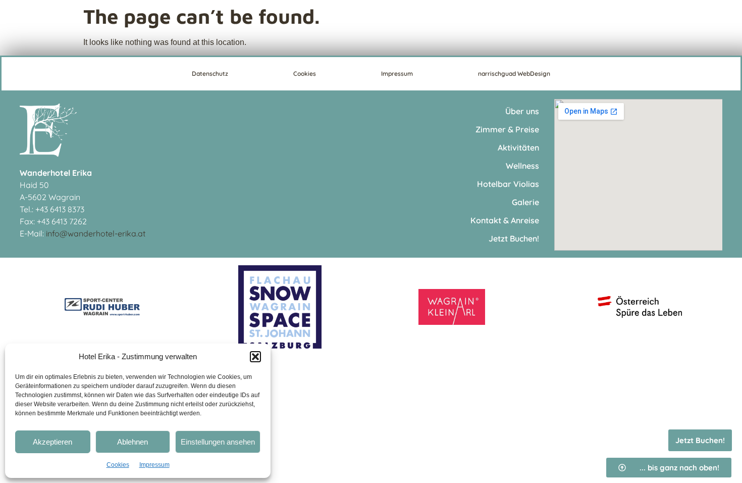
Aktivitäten (518, 147)
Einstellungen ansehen (218, 442)
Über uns (522, 111)
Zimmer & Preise (507, 129)
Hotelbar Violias (508, 184)
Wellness (522, 166)
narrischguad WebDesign (514, 73)
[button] (255, 357)
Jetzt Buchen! (514, 238)
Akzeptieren (52, 442)
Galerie (525, 202)
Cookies (118, 464)
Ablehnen (132, 442)
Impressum (154, 464)
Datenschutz (210, 73)
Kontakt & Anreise (504, 220)
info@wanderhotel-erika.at (95, 233)
